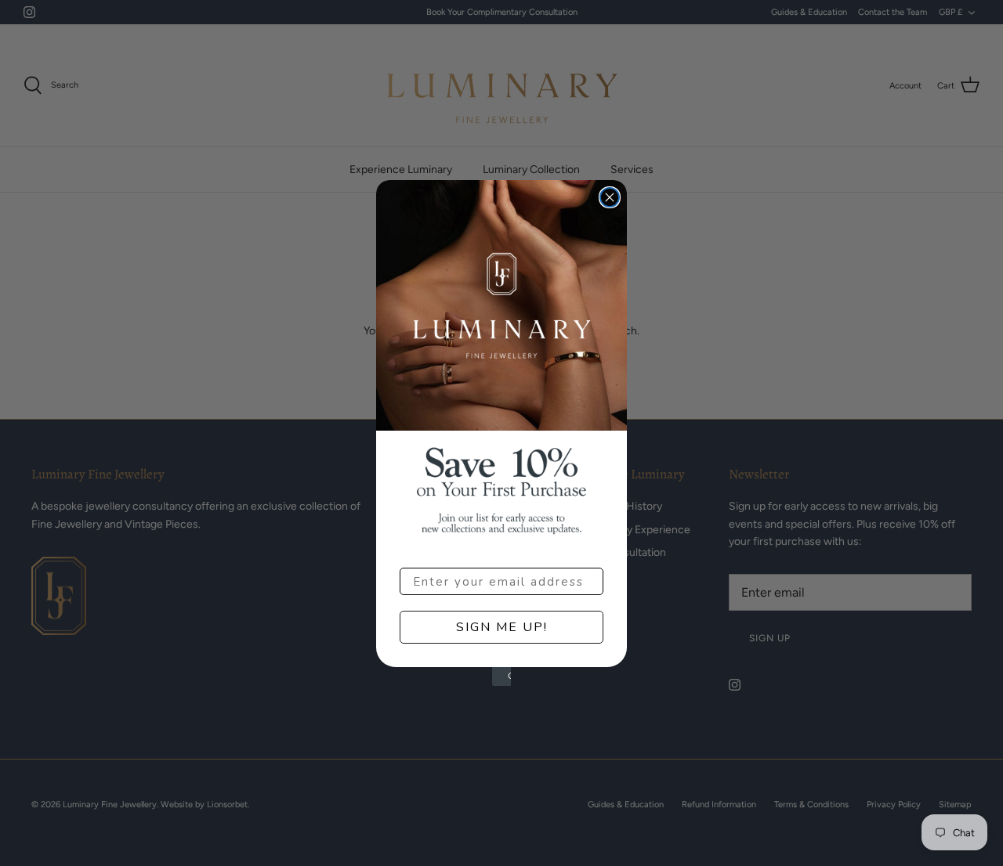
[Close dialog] (609, 197)
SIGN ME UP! (502, 627)
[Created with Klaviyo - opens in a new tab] (501, 676)
